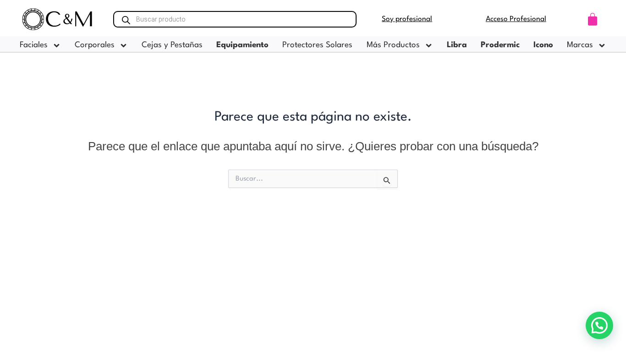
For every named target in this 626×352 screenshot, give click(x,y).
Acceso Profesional (516, 19)
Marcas (580, 45)
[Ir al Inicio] (57, 19)
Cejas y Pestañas (172, 45)
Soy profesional (407, 19)
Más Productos (393, 45)
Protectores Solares (317, 45)
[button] (599, 325)
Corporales (95, 45)
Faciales (34, 45)
